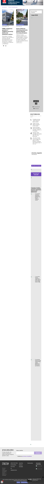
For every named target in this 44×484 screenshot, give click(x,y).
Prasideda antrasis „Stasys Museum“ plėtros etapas (36, 120)
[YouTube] (30, 469)
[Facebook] (28, 465)
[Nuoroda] (36, 170)
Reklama (21, 464)
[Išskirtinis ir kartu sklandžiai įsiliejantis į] (39, 158)
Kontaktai (21, 466)
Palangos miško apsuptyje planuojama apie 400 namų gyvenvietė (37, 134)
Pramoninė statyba (20, 24)
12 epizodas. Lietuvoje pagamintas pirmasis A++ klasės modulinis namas (37, 197)
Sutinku (18, 482)
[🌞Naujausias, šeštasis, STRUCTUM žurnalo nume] (39, 162)
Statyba (13, 466)
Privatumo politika (24, 482)
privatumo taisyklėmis (27, 456)
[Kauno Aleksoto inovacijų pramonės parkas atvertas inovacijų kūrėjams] (22, 17)
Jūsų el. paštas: (19, 450)
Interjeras (13, 464)
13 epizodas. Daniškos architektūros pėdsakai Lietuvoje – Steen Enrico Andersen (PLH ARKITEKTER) (36, 190)
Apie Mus (21, 463)
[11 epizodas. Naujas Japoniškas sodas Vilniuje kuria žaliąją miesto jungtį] (33, 317)
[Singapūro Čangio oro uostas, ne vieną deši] (33, 158)
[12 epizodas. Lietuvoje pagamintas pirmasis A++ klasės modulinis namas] (33, 234)
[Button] (36, 104)
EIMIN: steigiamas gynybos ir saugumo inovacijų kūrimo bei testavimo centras (7, 31)
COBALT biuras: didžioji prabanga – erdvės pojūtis (36, 124)
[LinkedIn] (28, 467)
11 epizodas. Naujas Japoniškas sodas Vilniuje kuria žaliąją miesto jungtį (38, 279)
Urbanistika (14, 470)
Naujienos (4, 24)
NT (11, 468)
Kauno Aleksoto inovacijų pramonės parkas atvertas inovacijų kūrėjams (22, 31)
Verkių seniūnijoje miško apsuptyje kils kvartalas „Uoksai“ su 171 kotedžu (37, 129)
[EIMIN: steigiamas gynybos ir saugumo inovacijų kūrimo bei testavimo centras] (8, 17)
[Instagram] (28, 469)
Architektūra (14, 463)
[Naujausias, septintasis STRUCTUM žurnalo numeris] (33, 162)
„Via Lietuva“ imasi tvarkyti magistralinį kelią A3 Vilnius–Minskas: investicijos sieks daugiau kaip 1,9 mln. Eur (37, 140)
